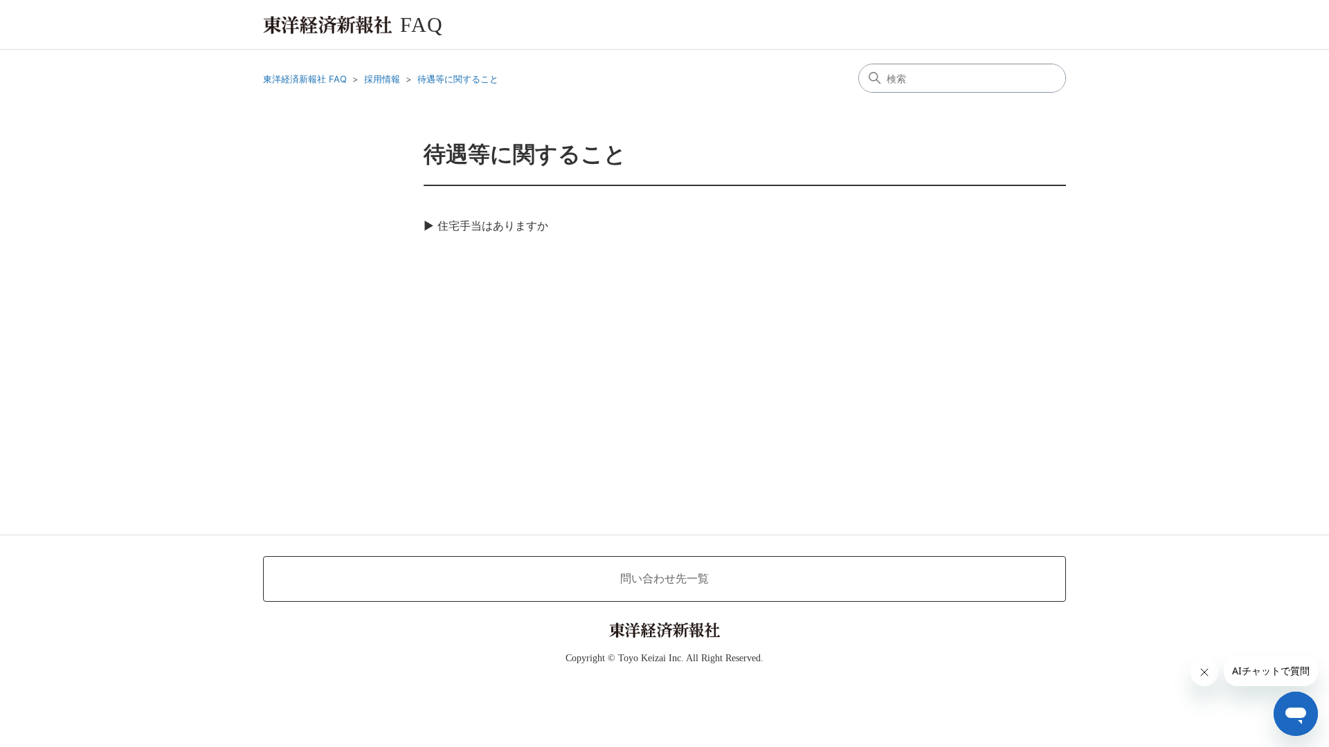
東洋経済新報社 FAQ (305, 78)
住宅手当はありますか (492, 225)
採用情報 (382, 78)
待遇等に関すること (457, 78)
